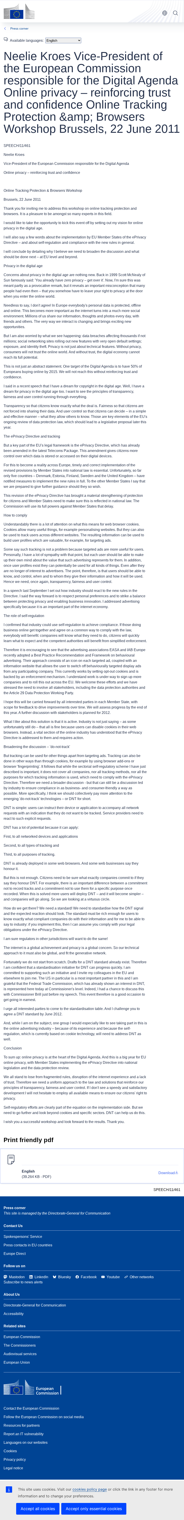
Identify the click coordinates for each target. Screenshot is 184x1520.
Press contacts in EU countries (28, 1245)
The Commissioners (20, 1345)
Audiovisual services (20, 1354)
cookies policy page (89, 1489)
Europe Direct (15, 1254)
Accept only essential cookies (94, 1508)
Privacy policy (15, 1459)
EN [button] (165, 13)
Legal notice (13, 1468)
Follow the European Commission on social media (44, 1417)
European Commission (22, 1337)
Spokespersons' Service (23, 1237)
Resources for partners (22, 1425)
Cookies (10, 1451)
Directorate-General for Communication (35, 1305)
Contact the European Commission (31, 1408)
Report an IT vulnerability (24, 1434)
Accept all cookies (38, 1508)
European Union (17, 1362)
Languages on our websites (26, 1442)
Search (175, 13)
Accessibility (14, 1314)
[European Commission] (19, 11)
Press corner (19, 28)
